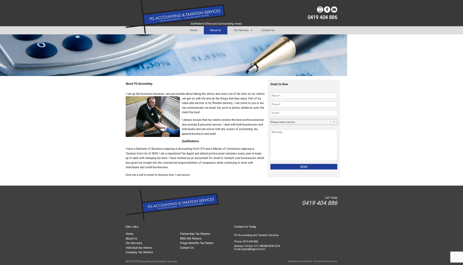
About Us (215, 30)
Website (292, 261)
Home (193, 30)
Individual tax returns (139, 247)
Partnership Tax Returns (195, 234)
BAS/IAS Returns (191, 238)
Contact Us (268, 30)
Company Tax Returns (139, 252)
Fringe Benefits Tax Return (196, 243)
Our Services (241, 30)
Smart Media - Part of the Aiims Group (318, 261)
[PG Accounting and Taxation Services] (172, 204)
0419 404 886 (322, 17)
